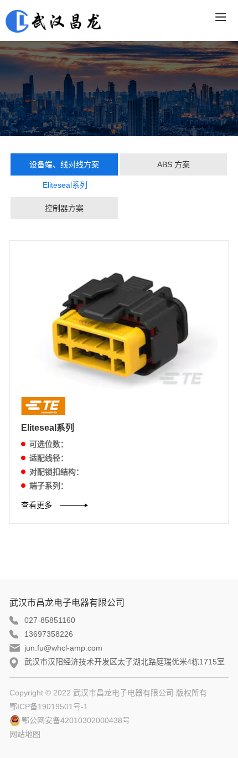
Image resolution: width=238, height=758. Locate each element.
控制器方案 (64, 208)
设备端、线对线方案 (64, 164)
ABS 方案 (173, 164)
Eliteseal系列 (65, 185)
